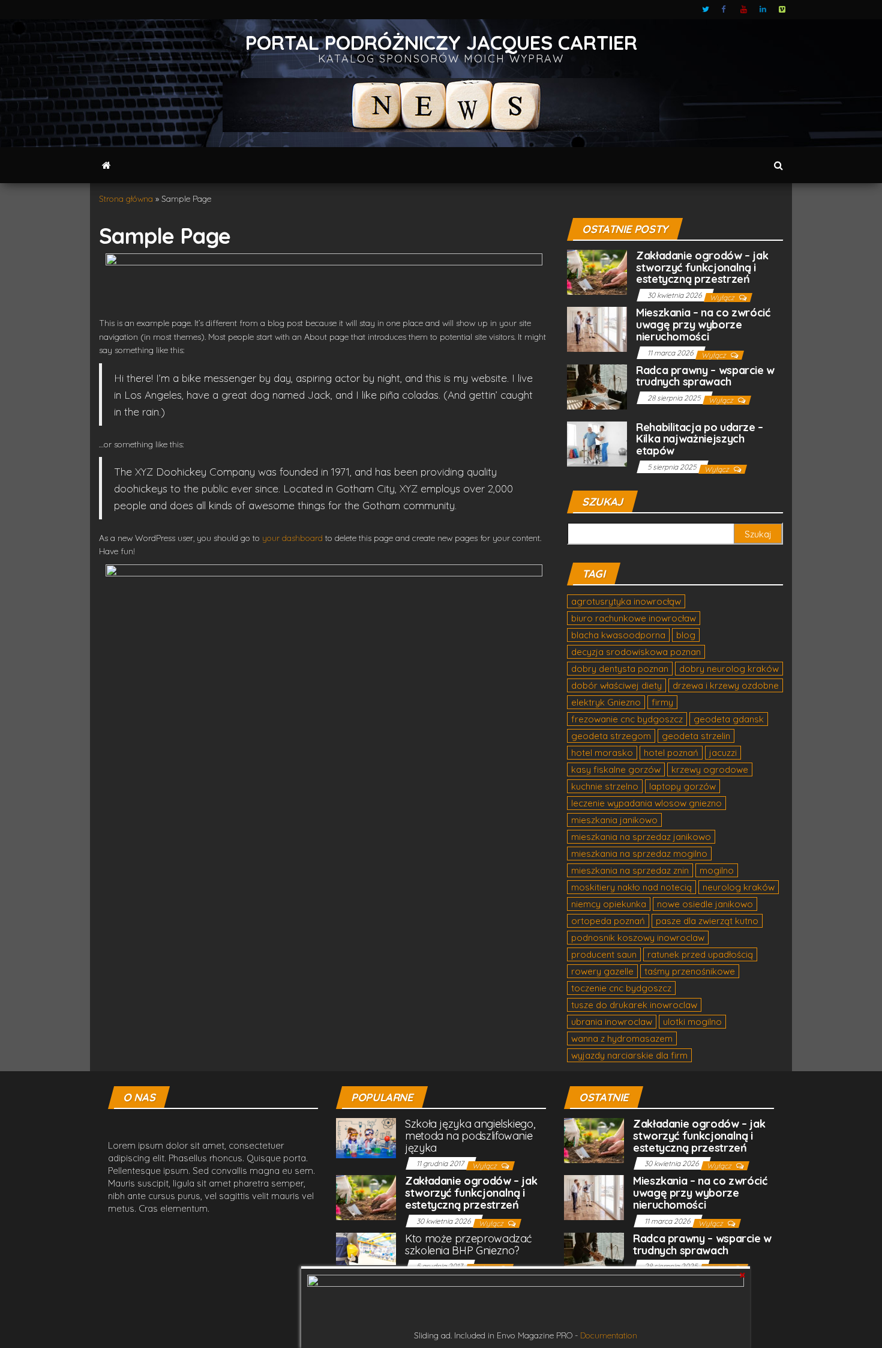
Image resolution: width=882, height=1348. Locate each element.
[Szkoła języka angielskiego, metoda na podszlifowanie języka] (366, 1137)
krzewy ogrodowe (709, 769)
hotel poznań (671, 752)
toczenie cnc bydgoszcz (621, 988)
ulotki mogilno (692, 1021)
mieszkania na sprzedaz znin (630, 870)
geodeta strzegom (611, 736)
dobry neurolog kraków (729, 668)
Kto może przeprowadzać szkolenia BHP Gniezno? (468, 1244)
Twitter (705, 9)
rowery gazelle (602, 971)
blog (685, 635)
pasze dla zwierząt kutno (707, 920)
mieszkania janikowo (614, 820)
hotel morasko (602, 752)
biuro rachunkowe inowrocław (633, 618)
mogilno (717, 870)
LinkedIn (763, 9)
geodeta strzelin (696, 736)
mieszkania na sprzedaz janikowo (641, 836)
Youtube (744, 9)
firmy (662, 702)
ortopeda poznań (608, 920)
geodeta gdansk (729, 719)
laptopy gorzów (682, 786)
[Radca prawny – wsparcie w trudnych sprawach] (597, 385)
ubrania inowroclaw (611, 1021)
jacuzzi (723, 752)
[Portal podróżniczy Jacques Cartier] (106, 165)
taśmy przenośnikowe (689, 971)
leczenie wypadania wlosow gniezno (646, 803)
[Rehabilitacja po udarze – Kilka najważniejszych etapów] (597, 443)
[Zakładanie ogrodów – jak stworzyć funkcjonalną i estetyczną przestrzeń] (597, 271)
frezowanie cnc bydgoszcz (627, 719)
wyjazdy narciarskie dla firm (629, 1055)
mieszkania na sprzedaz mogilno (639, 853)
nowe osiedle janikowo (705, 904)
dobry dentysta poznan (619, 668)
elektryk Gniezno (606, 702)
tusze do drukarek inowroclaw (634, 1005)
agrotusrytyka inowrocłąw (626, 601)
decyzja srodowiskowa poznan (636, 651)
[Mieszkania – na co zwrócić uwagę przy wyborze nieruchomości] (597, 328)
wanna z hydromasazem (622, 1038)
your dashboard (292, 538)
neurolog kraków (739, 887)
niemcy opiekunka (608, 904)
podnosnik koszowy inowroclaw (637, 937)
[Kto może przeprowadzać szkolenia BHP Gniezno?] (366, 1248)
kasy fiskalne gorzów (616, 769)
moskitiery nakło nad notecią (631, 887)
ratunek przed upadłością (700, 954)
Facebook (724, 9)
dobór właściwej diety (616, 685)
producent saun (604, 954)
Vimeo (782, 9)
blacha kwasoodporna (618, 635)
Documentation (608, 1335)
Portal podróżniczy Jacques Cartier (441, 42)
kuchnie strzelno (604, 786)
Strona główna (126, 198)
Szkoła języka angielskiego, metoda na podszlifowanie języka (470, 1136)
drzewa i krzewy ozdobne (726, 685)
